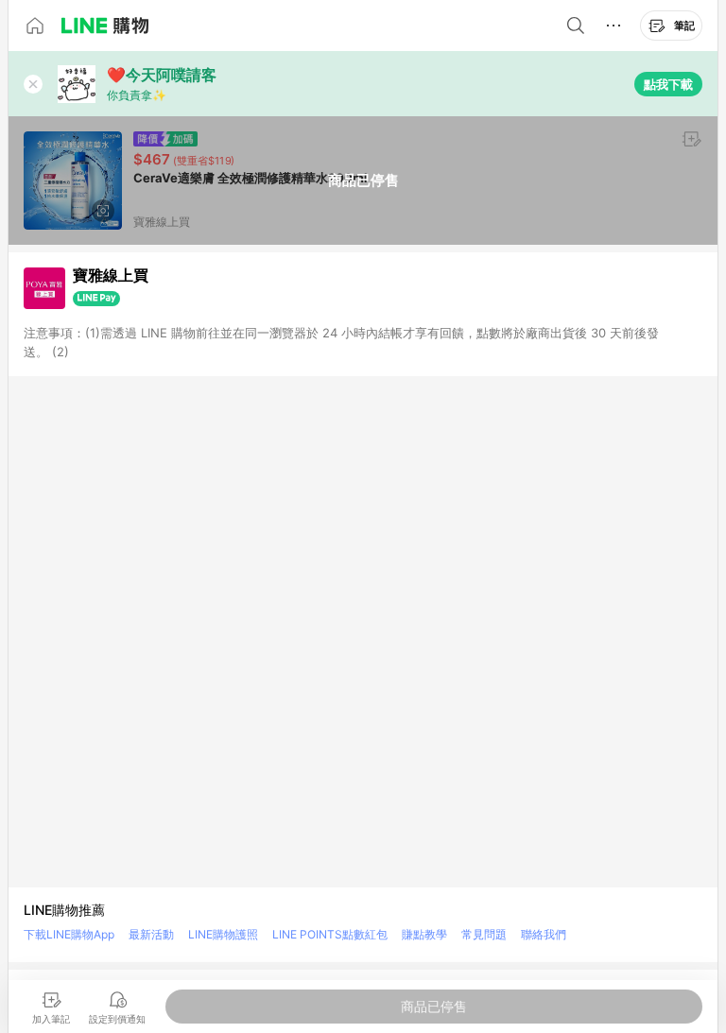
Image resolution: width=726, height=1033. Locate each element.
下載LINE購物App (69, 934)
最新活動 (151, 934)
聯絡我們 (543, 934)
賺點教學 (424, 934)
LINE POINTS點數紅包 (330, 934)
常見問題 (484, 934)
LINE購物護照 (223, 934)
